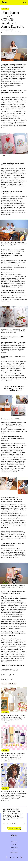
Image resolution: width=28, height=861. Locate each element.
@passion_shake (19, 554)
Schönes (5, 9)
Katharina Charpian (17, 32)
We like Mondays (6, 550)
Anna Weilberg (5, 722)
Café (4, 683)
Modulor (8, 444)
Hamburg (12, 683)
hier (5, 331)
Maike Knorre (5, 800)
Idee (14, 447)
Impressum (14, 850)
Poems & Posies (12, 520)
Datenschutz (14, 852)
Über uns (14, 842)
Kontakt (14, 844)
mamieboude (15, 550)
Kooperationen (14, 847)
